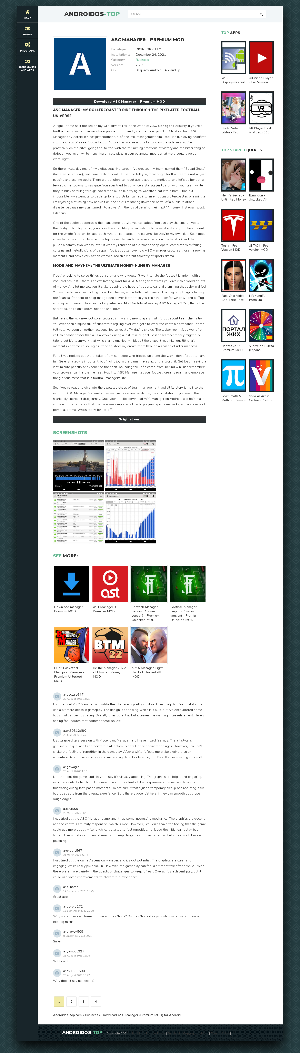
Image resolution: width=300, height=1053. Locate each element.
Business (142, 60)
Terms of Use (220, 1033)
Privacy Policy (155, 1033)
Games (27, 34)
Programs (27, 50)
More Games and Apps (27, 69)
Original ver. (130, 419)
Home (27, 18)
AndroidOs (92, 14)
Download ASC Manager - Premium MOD (129, 101)
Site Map (137, 1033)
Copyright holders (195, 1033)
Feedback (174, 1033)
